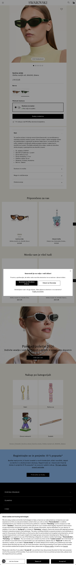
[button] (70, 271)
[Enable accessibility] (4, 561)
